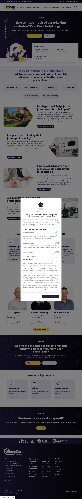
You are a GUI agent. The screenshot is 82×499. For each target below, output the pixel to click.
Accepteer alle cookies (50, 296)
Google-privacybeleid (48, 289)
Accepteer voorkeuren (31, 296)
